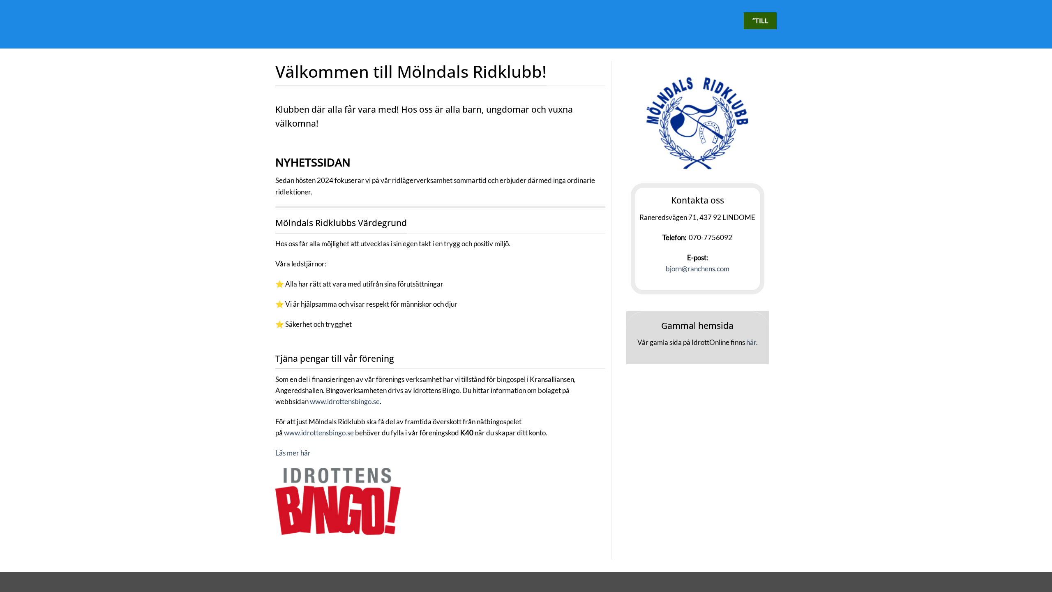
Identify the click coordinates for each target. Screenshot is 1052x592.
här (751, 342)
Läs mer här (293, 453)
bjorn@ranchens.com (697, 268)
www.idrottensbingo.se (345, 401)
